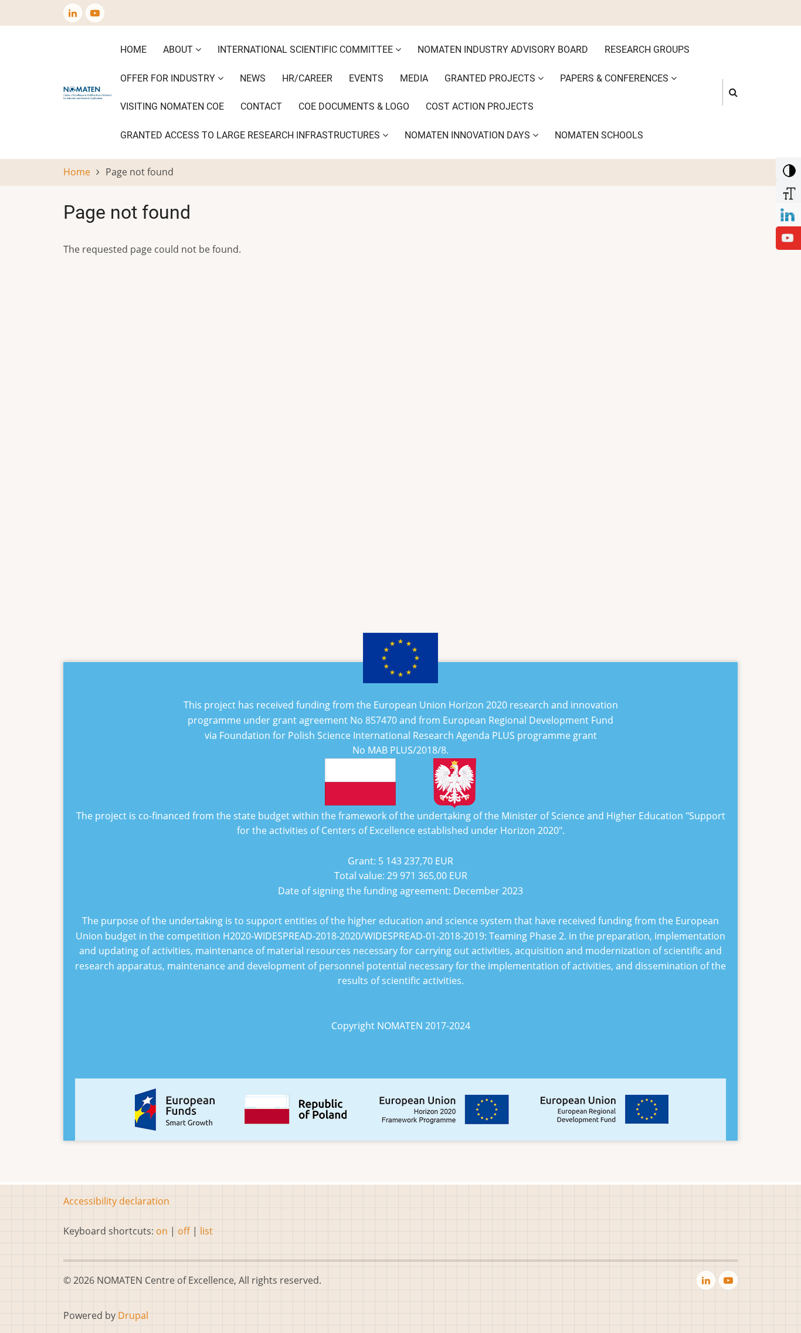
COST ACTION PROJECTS (480, 106)
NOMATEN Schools (599, 135)
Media (414, 78)
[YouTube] (787, 236)
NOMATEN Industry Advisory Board (503, 49)
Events (366, 78)
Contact (261, 106)
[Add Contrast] (787, 167)
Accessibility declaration (116, 1201)
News (253, 78)
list (206, 1231)
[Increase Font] (787, 190)
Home (133, 49)
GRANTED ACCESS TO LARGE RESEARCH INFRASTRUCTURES (251, 135)
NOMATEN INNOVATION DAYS (468, 135)
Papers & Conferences (615, 78)
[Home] (87, 92)
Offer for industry (169, 78)
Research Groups (647, 49)
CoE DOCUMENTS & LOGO (353, 106)
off (184, 1231)
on (162, 1231)
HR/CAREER (307, 78)
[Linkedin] (787, 213)
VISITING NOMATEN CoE (172, 106)
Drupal (133, 1315)
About (179, 49)
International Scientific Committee (306, 49)
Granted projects (491, 78)
